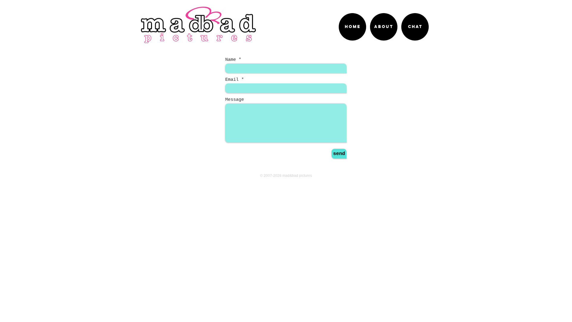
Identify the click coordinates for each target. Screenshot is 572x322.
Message (234, 99)
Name (230, 60)
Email (232, 80)
